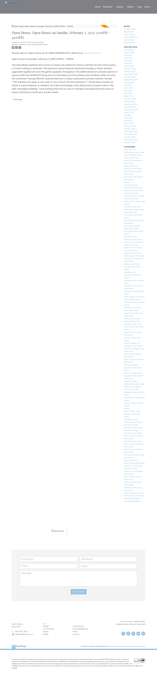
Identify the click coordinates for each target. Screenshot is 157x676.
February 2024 (130, 126)
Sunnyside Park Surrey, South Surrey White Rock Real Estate (134, 444)
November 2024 (130, 104)
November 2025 (130, 74)
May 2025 (128, 90)
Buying (126, 182)
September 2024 (131, 110)
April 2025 (128, 93)
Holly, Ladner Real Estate (134, 297)
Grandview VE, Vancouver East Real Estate (132, 275)
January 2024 (129, 129)
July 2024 (128, 115)
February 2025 (130, 99)
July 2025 (128, 85)
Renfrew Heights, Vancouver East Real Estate (132, 368)
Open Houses (129, 34)
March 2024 (129, 123)
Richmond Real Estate (133, 373)
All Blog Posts (129, 29)
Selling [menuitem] (130, 7)
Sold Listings (129, 40)
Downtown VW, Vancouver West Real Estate (133, 215)
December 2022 (130, 139)
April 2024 (128, 120)
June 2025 (128, 88)
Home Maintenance (132, 299)
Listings (46, 626)
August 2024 (129, 112)
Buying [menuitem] (120, 7)
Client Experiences (80, 629)
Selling (126, 408)
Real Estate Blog (130, 37)
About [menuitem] (147, 7)
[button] (123, 634)
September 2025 (131, 79)
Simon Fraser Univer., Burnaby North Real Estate (132, 414)
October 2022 (130, 142)
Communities (48, 629)
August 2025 (129, 82)
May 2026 (128, 60)
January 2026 (129, 71)
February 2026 (130, 69)
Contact (76, 634)
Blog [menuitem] (140, 7)
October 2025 (130, 77)
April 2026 (128, 63)
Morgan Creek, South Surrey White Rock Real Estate (133, 327)
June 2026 (128, 58)
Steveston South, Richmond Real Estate (33, 45)
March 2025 (129, 96)
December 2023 (130, 131)
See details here (92, 53)
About (75, 631)
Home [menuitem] (97, 7)
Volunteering (129, 42)
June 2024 (128, 118)
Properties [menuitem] (107, 7)
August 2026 (129, 52)
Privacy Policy (114, 646)
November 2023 (130, 134)
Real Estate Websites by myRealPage (132, 646)
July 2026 (128, 55)
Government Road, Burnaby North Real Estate (132, 267)
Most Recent (129, 50)
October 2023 (130, 137)
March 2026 (129, 66)
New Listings (129, 31)
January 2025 (129, 101)
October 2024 (130, 107)
